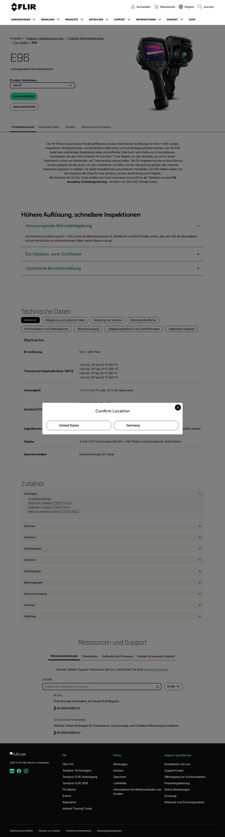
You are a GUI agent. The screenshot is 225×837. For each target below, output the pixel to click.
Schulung (170, 795)
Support (119, 19)
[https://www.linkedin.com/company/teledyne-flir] (12, 771)
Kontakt (172, 19)
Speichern (119, 776)
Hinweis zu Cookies (49, 830)
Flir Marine (69, 789)
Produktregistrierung (177, 783)
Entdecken (96, 19)
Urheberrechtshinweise (78, 830)
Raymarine (69, 802)
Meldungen (120, 764)
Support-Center (174, 770)
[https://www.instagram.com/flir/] (26, 771)
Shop (192, 19)
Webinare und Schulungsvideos (184, 802)
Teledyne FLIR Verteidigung (80, 776)
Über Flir (68, 764)
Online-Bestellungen (177, 789)
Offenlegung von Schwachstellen (184, 776)
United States (69, 425)
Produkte (71, 19)
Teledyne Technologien (77, 770)
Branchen (47, 19)
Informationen (146, 19)
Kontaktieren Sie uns (177, 764)
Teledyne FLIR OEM (75, 783)
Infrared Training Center (77, 808)
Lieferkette (119, 783)
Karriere (118, 770)
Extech (67, 795)
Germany (133, 425)
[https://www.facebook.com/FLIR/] (19, 771)
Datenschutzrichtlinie (21, 830)
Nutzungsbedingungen (109, 830)
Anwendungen (20, 19)
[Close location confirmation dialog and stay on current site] (178, 407)
